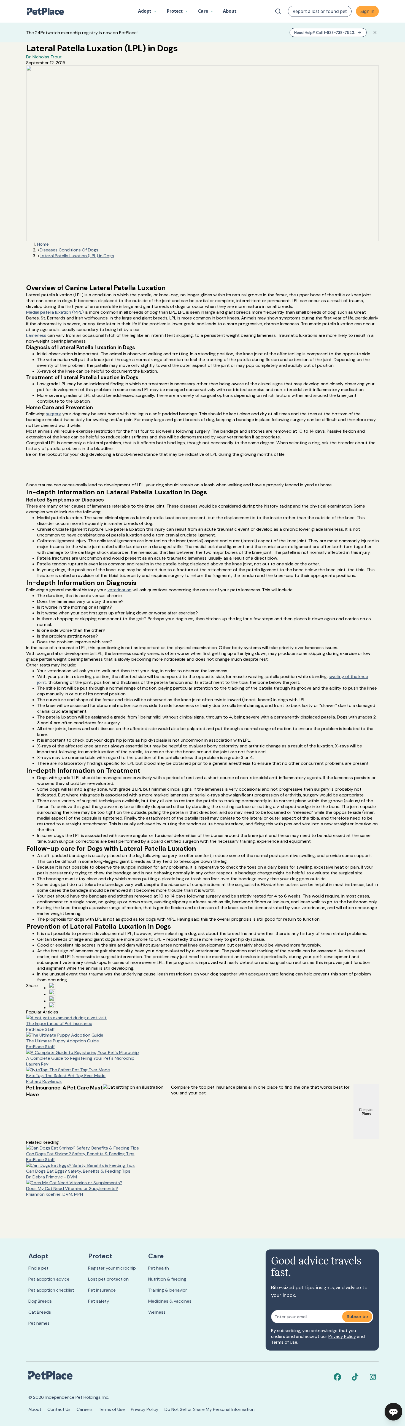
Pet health (158, 1268)
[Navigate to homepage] (48, 11)
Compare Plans (366, 1112)
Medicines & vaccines (169, 1301)
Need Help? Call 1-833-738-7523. (324, 32)
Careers (85, 1409)
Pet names (39, 1323)
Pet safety (98, 1301)
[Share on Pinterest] (52, 992)
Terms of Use (284, 1342)
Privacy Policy (342, 1336)
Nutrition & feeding (167, 1279)
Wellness (157, 1312)
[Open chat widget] (393, 1411)
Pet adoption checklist (51, 1290)
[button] (147, 11)
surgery (53, 414)
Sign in (367, 11)
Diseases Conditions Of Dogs (69, 250)
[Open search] (278, 11)
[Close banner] (375, 32)
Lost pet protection (108, 1279)
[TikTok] (355, 1377)
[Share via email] (52, 1005)
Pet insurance (102, 1290)
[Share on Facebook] (52, 986)
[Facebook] (337, 1377)
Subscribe (357, 1316)
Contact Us (59, 1409)
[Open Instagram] (52, 999)
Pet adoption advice (48, 1279)
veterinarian (119, 590)
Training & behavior (167, 1290)
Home (43, 244)
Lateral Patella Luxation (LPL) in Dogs (77, 256)
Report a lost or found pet (320, 11)
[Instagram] (373, 1377)
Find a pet (38, 1268)
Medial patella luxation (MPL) (55, 312)
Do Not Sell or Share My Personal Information (209, 1409)
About (34, 1409)
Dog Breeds (40, 1301)
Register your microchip (112, 1268)
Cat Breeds (39, 1312)
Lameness (36, 335)
